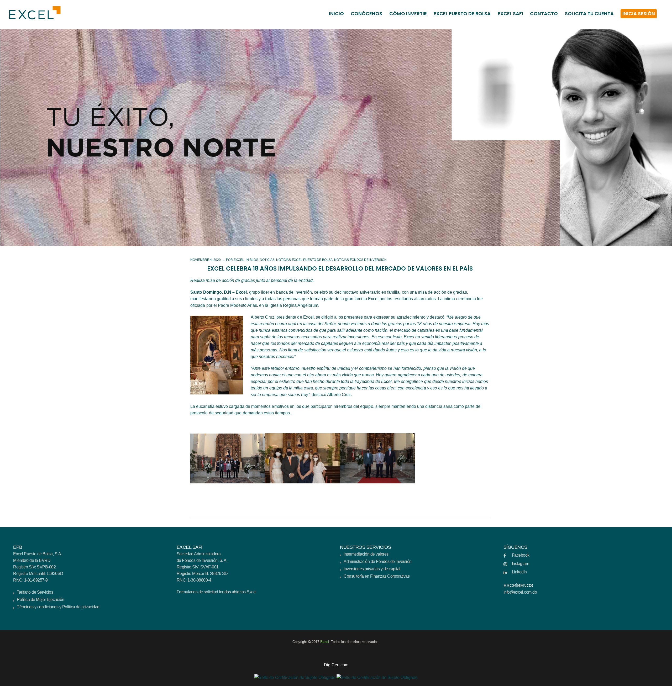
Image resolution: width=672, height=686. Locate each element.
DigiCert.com (336, 665)
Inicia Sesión (638, 13)
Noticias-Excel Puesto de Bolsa (304, 260)
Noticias (267, 260)
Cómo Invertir (408, 13)
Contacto (544, 13)
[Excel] (32, 12)
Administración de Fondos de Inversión (378, 561)
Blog (254, 260)
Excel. (325, 642)
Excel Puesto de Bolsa (462, 13)
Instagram (520, 563)
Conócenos (366, 13)
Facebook (520, 555)
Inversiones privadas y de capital (372, 569)
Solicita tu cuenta (589, 13)
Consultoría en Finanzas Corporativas (377, 576)
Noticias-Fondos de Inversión (360, 260)
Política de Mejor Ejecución (40, 599)
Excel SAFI (510, 13)
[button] (336, 658)
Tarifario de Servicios (35, 592)
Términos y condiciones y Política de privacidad (58, 607)
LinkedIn (519, 572)
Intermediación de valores (366, 554)
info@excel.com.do (520, 592)
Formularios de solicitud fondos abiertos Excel (216, 592)
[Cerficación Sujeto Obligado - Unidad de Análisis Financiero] (294, 677)
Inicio (336, 13)
